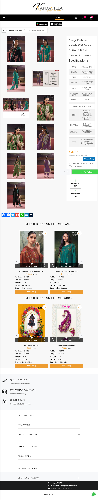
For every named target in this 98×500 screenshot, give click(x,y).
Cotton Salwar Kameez (87, 140)
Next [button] (81, 261)
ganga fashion (87, 71)
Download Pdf (75, 195)
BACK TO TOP (49, 494)
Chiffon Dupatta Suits (87, 144)
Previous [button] (16, 261)
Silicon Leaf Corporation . (61, 488)
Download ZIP (75, 184)
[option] (31, 259)
